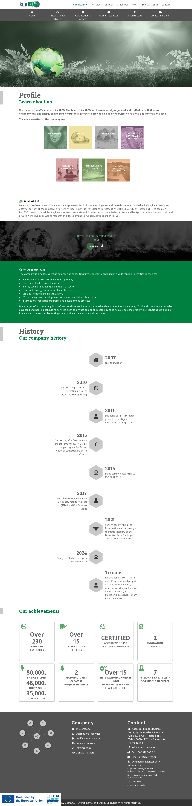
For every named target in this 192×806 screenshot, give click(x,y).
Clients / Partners (84, 752)
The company (77, 4)
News (135, 4)
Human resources (85, 743)
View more (55, 137)
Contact (166, 4)
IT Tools (109, 4)
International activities (88, 733)
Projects (145, 4)
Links (155, 4)
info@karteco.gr (147, 756)
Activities (97, 4)
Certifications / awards (88, 738)
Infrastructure (83, 747)
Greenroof (122, 4)
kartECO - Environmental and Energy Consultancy (93, 802)
